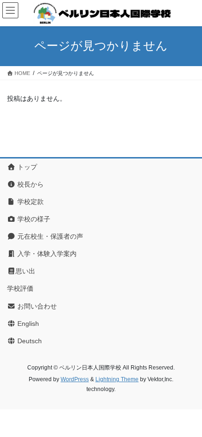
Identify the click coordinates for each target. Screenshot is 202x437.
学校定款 (30, 201)
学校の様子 (33, 219)
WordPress (75, 379)
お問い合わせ (36, 306)
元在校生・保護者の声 (49, 236)
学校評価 (20, 288)
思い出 (25, 271)
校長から (30, 184)
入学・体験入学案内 (46, 253)
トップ (26, 167)
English (27, 323)
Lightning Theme (117, 379)
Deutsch (29, 341)
